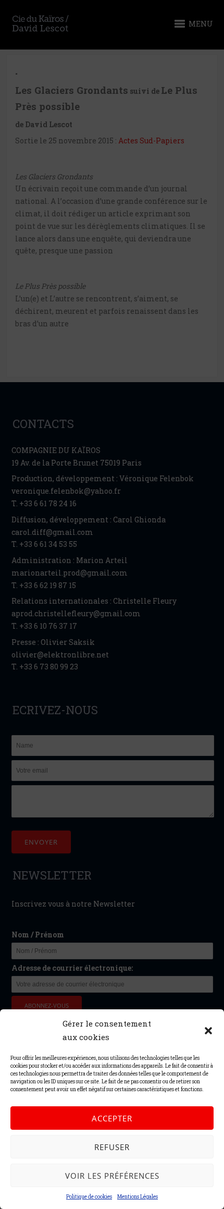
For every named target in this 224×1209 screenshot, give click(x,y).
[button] (208, 1030)
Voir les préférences (112, 1175)
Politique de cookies (89, 1196)
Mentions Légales (137, 1196)
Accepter (112, 1118)
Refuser (112, 1147)
